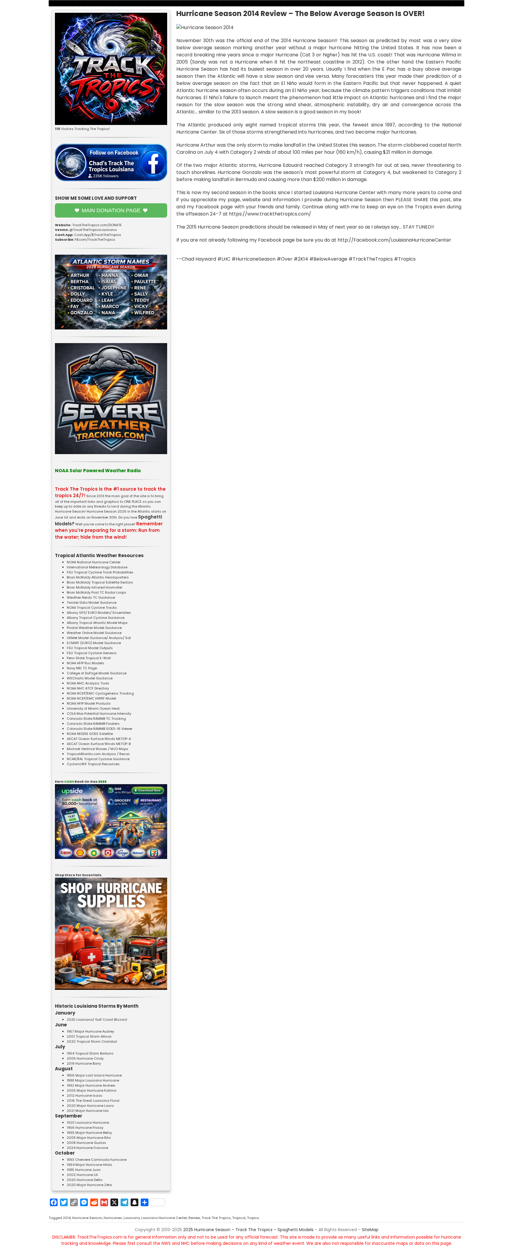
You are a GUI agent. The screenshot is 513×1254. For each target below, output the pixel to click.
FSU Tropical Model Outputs (90, 648)
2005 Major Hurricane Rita (89, 1137)
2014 (67, 1217)
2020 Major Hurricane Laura (90, 1105)
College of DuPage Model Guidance (96, 673)
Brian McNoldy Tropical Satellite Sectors (100, 582)
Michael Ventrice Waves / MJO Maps (97, 748)
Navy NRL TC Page (82, 668)
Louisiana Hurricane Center (164, 1217)
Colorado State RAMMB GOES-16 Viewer (99, 728)
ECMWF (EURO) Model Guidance (94, 643)
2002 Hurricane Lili (82, 1174)
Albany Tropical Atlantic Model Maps (97, 622)
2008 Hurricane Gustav (86, 1142)
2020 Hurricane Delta (84, 1179)
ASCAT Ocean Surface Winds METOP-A (99, 738)
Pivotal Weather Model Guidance (94, 627)
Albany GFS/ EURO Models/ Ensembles (99, 612)
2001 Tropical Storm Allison (89, 1036)
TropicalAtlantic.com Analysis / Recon (98, 754)
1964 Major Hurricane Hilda (89, 1164)
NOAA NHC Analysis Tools (88, 683)
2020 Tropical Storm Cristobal (92, 1041)
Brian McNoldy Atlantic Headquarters (98, 577)
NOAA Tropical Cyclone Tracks (92, 607)
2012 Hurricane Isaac (84, 1095)
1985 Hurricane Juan (84, 1169)
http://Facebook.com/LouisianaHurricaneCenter (394, 240)
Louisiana (132, 1217)
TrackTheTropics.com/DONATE (97, 225)
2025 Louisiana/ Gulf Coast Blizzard (97, 1019)
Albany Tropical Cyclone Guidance (95, 617)
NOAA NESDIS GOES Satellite (90, 733)
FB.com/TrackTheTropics (95, 239)
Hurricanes (113, 1217)
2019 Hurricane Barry (84, 1063)
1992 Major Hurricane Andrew (91, 1085)
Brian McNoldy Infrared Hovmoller (94, 587)
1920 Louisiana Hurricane (88, 1122)
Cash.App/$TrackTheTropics (97, 234)
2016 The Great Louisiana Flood (93, 1100)
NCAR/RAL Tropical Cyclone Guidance (98, 759)
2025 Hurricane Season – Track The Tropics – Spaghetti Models (248, 1230)
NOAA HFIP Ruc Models (85, 663)
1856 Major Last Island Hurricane (94, 1075)
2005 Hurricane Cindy (85, 1058)
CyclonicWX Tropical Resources (93, 764)
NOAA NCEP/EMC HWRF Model (91, 698)
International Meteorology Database (97, 567)
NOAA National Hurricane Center (94, 562)
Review (194, 1217)
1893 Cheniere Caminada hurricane (96, 1159)
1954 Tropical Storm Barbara (90, 1053)
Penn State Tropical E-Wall (89, 658)
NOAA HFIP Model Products (89, 703)
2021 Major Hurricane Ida (88, 1110)
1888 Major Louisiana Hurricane (93, 1080)
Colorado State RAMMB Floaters (93, 723)
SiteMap (370, 1230)
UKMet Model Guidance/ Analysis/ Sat (99, 637)
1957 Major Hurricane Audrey (90, 1031)
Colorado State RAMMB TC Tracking (96, 718)
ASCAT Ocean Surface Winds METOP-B (99, 743)
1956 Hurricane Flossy (85, 1127)
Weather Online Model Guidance (94, 632)
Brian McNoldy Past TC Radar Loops (96, 592)
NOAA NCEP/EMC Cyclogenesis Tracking (100, 693)
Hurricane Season (87, 1217)
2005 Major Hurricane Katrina (91, 1090)
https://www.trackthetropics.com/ (270, 213)
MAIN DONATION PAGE (111, 210)
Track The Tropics (216, 1217)
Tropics (253, 1217)
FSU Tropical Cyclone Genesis (92, 653)
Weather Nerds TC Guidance (91, 597)
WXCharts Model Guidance (90, 678)
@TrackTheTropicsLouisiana (93, 229)
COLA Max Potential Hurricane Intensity (99, 713)
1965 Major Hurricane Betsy (89, 1132)
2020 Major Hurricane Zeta (89, 1184)
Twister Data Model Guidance (91, 602)
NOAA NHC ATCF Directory (88, 688)
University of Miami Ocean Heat (93, 708)
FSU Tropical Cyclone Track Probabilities (100, 572)
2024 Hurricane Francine (87, 1147)
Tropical (239, 1217)
